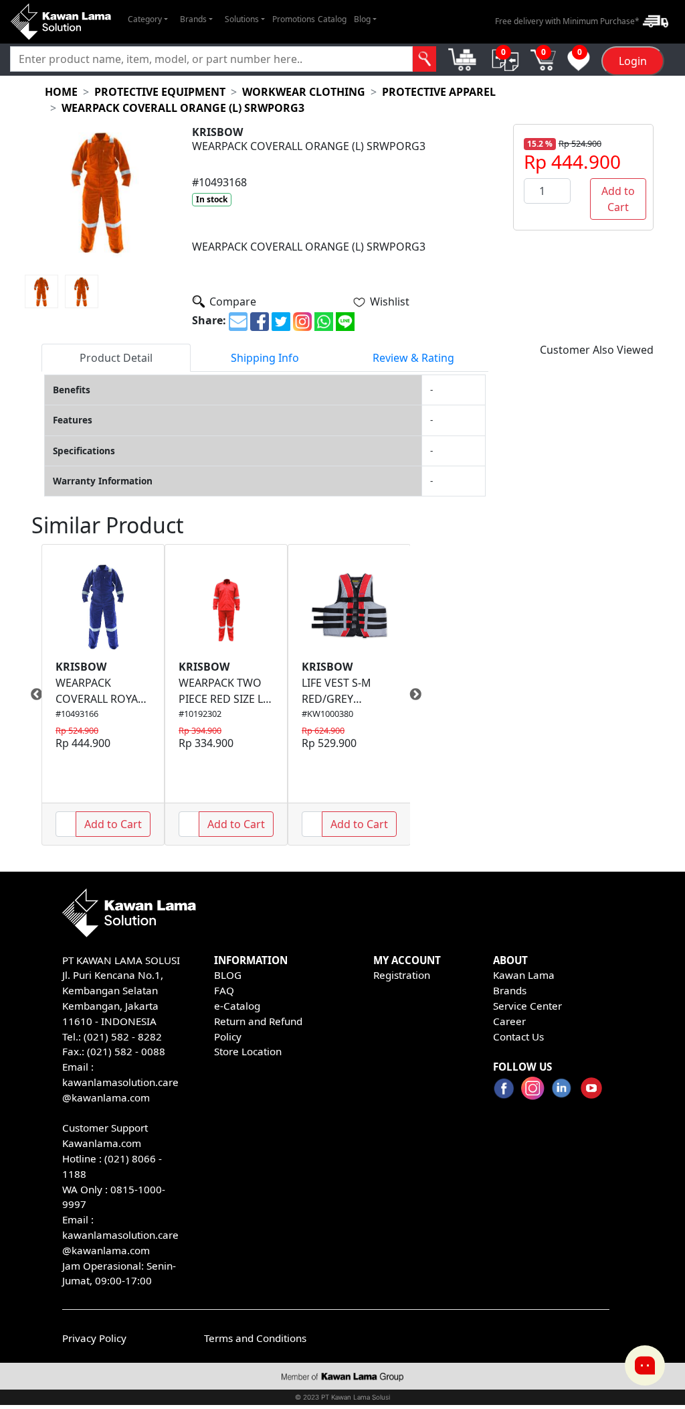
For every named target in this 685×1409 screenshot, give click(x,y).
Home (61, 91)
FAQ (224, 990)
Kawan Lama (524, 975)
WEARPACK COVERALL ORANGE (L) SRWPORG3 (183, 107)
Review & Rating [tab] (413, 357)
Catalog (332, 19)
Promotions (293, 19)
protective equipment (159, 91)
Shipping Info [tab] (265, 357)
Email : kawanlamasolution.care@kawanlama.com (120, 1235)
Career (509, 1021)
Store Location (248, 1051)
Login (633, 61)
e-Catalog (237, 1005)
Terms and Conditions (255, 1338)
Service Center (527, 1005)
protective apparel (439, 91)
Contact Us (518, 1036)
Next (420, 694)
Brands (509, 990)
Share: (209, 320)
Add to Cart (618, 199)
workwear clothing (303, 91)
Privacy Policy (94, 1338)
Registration (401, 975)
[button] (147, 19)
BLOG (227, 975)
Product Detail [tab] (116, 357)
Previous (31, 694)
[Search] (425, 59)
